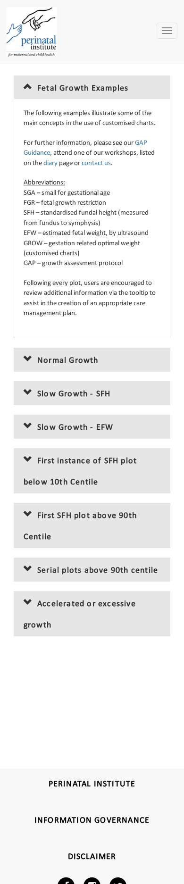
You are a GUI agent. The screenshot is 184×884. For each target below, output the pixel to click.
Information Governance (92, 820)
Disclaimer (92, 856)
